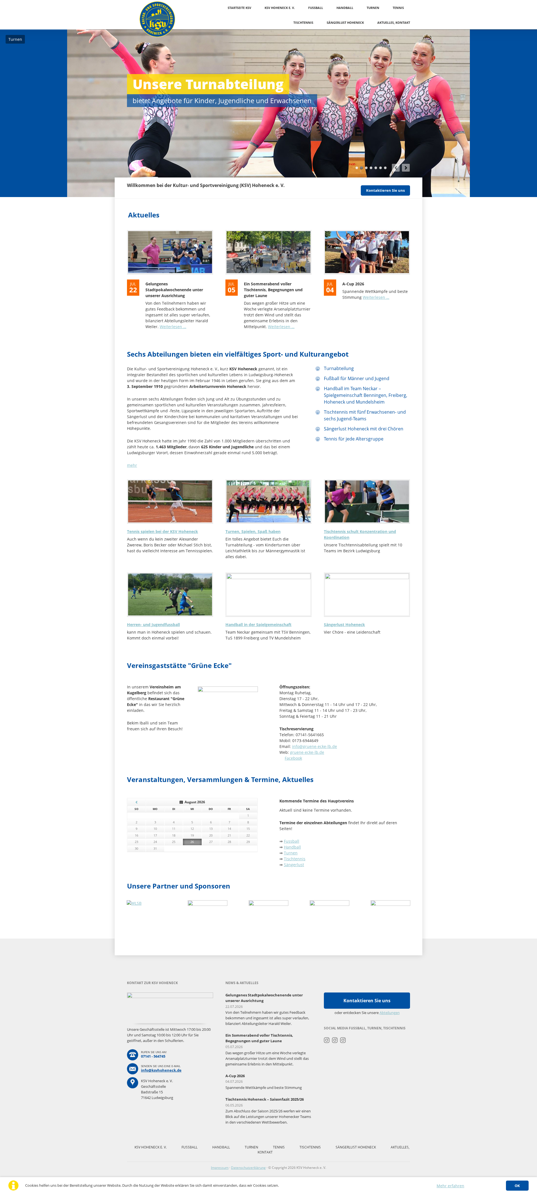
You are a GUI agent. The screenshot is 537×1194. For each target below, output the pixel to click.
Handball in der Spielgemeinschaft (258, 624)
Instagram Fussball (335, 1040)
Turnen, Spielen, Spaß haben (253, 531)
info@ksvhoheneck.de (161, 1070)
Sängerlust (294, 864)
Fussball (315, 8)
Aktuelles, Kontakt (393, 22)
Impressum (220, 1167)
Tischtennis (303, 22)
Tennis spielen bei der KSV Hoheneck (162, 531)
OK (517, 1185)
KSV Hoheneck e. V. (280, 8)
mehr (132, 465)
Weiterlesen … (173, 326)
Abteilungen (390, 1012)
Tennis (398, 8)
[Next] (406, 168)
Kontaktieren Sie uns (385, 190)
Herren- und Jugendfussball (153, 624)
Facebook (293, 758)
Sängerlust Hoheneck (345, 22)
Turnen (373, 8)
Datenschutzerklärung (248, 1167)
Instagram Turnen (327, 1040)
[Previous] (396, 168)
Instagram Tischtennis (343, 1040)
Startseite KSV (239, 8)
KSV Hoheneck (356, 168)
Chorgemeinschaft (380, 168)
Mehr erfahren (450, 1185)
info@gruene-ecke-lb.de (314, 746)
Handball (344, 8)
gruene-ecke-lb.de (307, 752)
